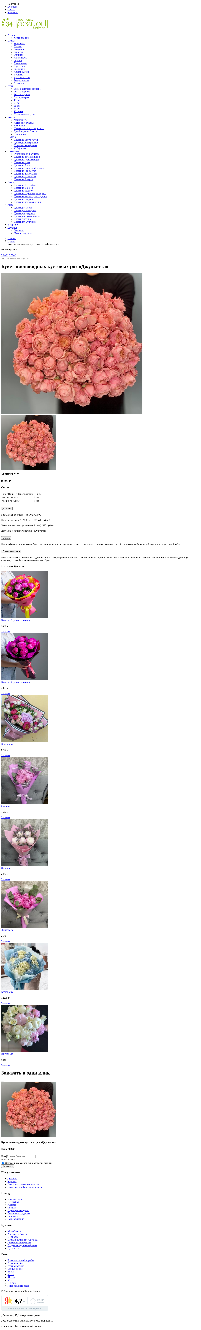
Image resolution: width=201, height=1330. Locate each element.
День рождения (16, 1219)
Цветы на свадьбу (23, 190)
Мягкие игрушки (23, 233)
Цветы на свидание (24, 199)
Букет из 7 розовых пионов (15, 682)
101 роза (18, 111)
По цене (12, 137)
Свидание (13, 1216)
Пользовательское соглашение (24, 1184)
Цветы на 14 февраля (25, 176)
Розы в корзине (22, 94)
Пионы (18, 46)
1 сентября (13, 1202)
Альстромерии (22, 71)
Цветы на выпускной (25, 173)
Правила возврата (11, 551)
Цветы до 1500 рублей (26, 139)
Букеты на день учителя (26, 154)
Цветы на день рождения (27, 202)
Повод (11, 182)
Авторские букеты (24, 122)
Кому (10, 204)
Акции (11, 35)
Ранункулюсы (21, 80)
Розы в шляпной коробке (27, 88)
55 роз (11, 1280)
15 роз (17, 100)
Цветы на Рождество (25, 170)
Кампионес (7, 992)
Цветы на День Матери (26, 159)
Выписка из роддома (19, 1213)
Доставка (12, 6)
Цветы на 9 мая (22, 165)
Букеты (11, 117)
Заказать (5, 631)
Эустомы (19, 74)
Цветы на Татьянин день (27, 156)
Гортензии (19, 66)
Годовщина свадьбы (18, 1210)
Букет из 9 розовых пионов (15, 620)
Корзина (12, 1181)
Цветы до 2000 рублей (26, 142)
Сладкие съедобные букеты (22, 1245)
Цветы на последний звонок (29, 168)
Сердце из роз (21, 97)
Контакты (13, 12)
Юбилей (12, 1204)
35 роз (17, 105)
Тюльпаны (19, 43)
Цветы (11, 40)
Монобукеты (20, 120)
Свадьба (12, 1207)
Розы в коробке (22, 91)
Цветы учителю (22, 219)
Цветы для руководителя (27, 216)
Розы (10, 86)
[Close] (2, 1081)
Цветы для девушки (24, 213)
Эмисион (6, 868)
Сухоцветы (20, 134)
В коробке (19, 125)
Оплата (11, 9)
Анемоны (19, 83)
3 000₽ (12, 255)
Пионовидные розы (24, 114)
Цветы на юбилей (23, 187)
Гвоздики (19, 49)
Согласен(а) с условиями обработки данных (28, 1163)
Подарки (12, 227)
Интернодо (7, 1053)
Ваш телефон (8, 1159)
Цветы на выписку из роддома (30, 196)
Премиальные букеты (25, 145)
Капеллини (7, 744)
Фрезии (18, 60)
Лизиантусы (20, 63)
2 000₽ (4, 255)
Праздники (13, 151)
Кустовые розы (22, 77)
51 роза (18, 108)
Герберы (18, 52)
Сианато (5, 806)
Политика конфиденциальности (25, 1187)
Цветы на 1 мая (22, 162)
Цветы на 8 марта (23, 179)
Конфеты (19, 230)
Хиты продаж (21, 37)
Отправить (8, 1166)
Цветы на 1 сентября (25, 185)
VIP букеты (20, 148)
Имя (3, 1156)
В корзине (13, 224)
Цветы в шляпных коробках (29, 128)
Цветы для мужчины (25, 221)
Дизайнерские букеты (25, 131)
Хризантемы (20, 57)
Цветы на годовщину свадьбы (30, 193)
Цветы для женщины (25, 210)
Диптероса (7, 930)
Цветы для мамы (23, 207)
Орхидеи (18, 54)
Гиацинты (19, 69)
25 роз (17, 103)
